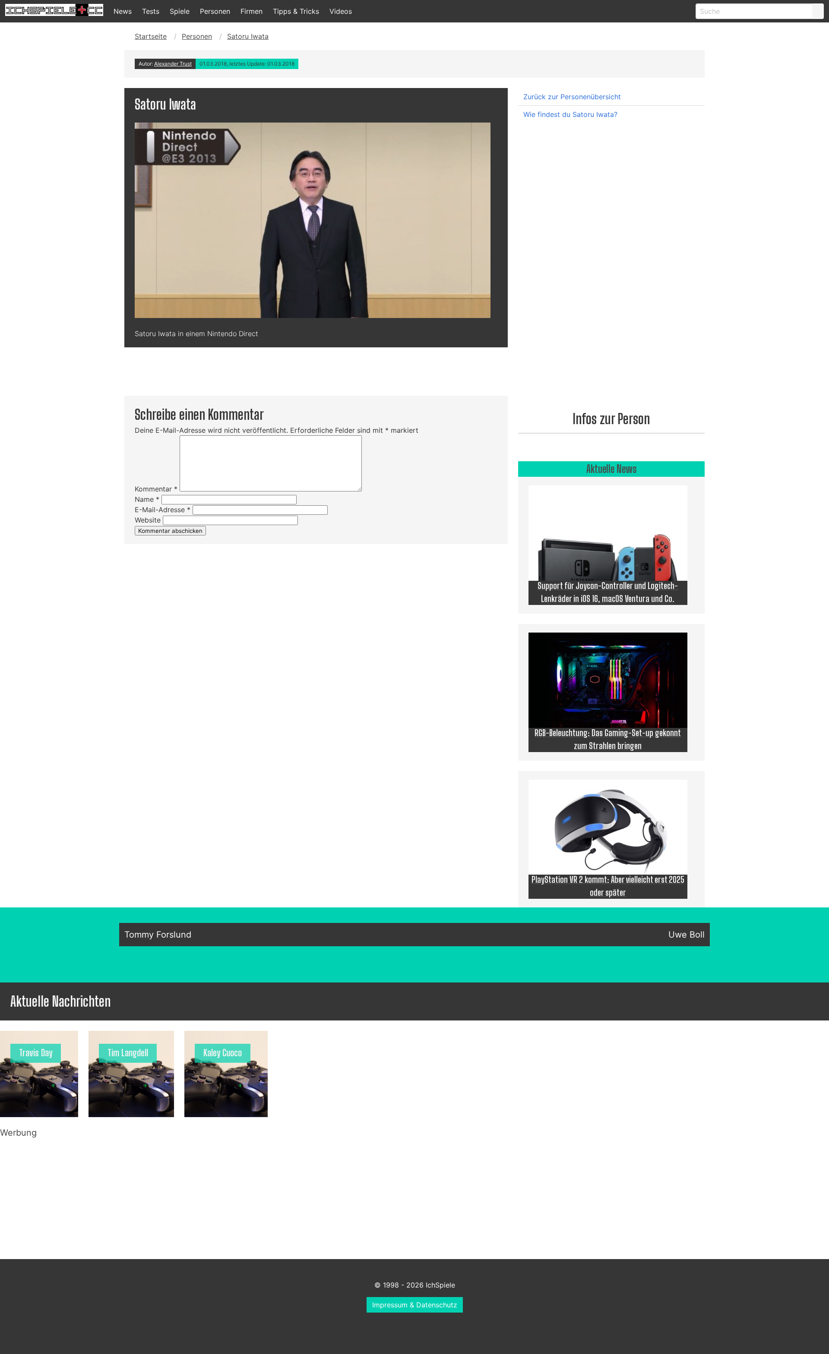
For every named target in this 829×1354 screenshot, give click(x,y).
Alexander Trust (173, 63)
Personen (215, 11)
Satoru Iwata (248, 36)
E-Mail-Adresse (162, 509)
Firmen (251, 11)
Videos (340, 11)
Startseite (151, 36)
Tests (150, 11)
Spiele (180, 11)
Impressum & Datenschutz (414, 1304)
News (123, 11)
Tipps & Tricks (296, 11)
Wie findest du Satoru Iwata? (570, 114)
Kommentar (156, 489)
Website (148, 520)
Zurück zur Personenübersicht (572, 96)
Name (147, 499)
